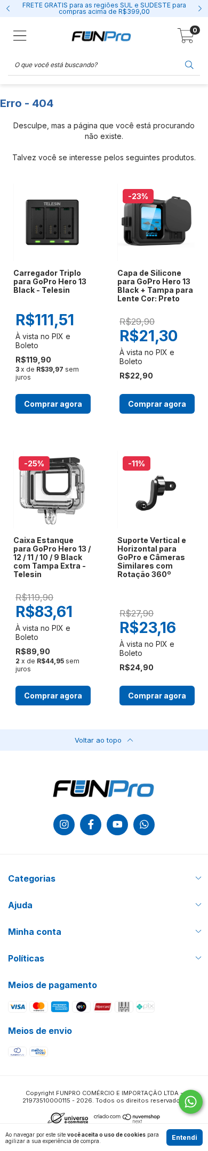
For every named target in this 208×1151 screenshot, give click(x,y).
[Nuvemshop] (127, 1121)
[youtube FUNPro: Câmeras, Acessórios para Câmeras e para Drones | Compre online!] (117, 824)
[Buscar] (189, 64)
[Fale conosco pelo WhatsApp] (191, 1102)
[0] (186, 38)
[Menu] (20, 35)
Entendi (184, 1137)
